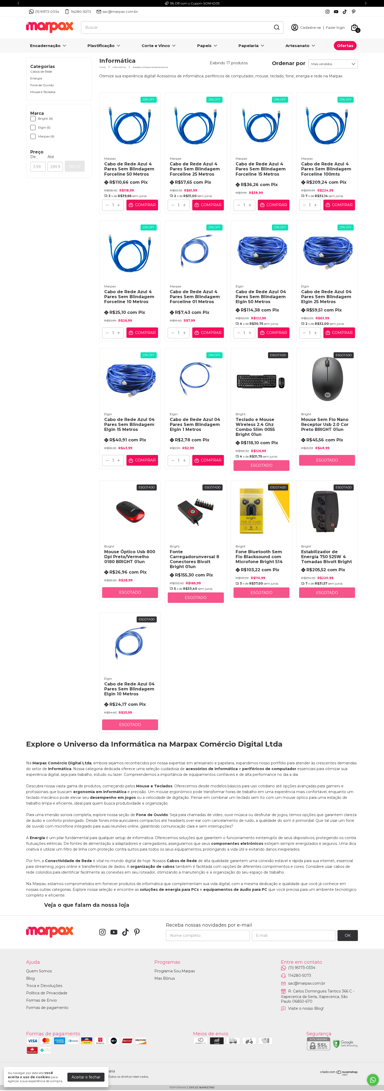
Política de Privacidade (46, 993)
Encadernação (45, 45)
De (33, 156)
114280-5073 (81, 11)
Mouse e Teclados (42, 92)
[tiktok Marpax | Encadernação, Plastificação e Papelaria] (344, 11)
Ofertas (345, 45)
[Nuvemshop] (339, 1074)
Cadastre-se (310, 27)
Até (51, 156)
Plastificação (101, 45)
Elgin (239, 286)
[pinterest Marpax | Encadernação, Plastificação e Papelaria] (353, 11)
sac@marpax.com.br (120, 11)
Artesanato (298, 45)
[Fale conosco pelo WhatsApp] (373, 1080)
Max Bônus (164, 978)
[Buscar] (276, 27)
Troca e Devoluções (44, 985)
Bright (241, 414)
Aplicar (75, 166)
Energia (36, 78)
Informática (119, 67)
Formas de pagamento (47, 1007)
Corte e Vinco (156, 45)
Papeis (204, 45)
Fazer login (335, 27)
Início (102, 67)
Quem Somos (39, 971)
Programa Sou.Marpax (174, 971)
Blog (30, 978)
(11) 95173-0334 (47, 11)
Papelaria (248, 45)
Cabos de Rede (41, 71)
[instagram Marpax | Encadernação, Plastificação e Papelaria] (327, 11)
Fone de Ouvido (42, 85)
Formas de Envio (41, 1000)
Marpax (110, 158)
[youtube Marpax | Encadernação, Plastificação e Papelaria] (336, 11)
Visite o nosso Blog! (306, 1008)
